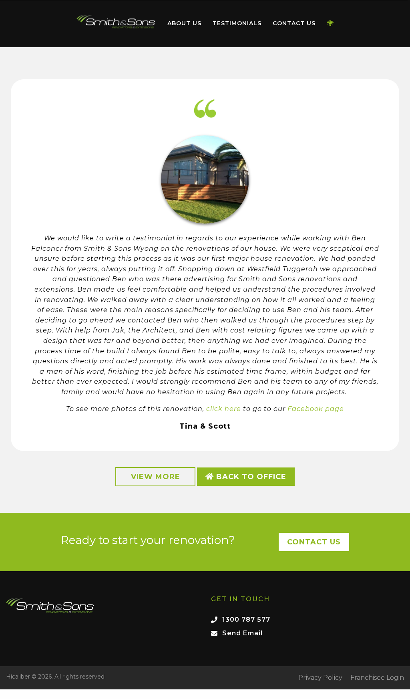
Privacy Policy (320, 678)
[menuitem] (116, 23)
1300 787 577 (246, 619)
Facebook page (315, 409)
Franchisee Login (377, 678)
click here (223, 409)
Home (116, 21)
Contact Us (294, 23)
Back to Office (250, 476)
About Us (184, 23)
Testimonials (237, 23)
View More (155, 476)
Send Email (242, 633)
